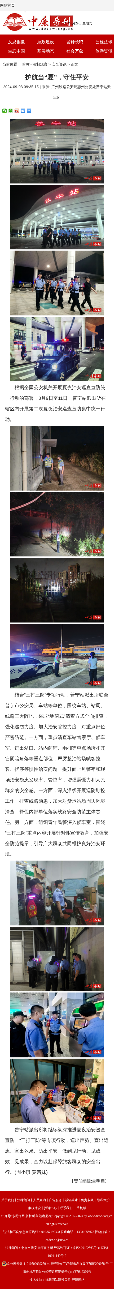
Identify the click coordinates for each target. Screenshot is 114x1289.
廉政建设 (45, 42)
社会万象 (74, 51)
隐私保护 (103, 1200)
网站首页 (7, 5)
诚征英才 (71, 1200)
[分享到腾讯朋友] (10, 111)
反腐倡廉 (16, 42)
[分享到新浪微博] (17, 111)
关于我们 (7, 1200)
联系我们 (66, 1208)
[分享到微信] (4, 111)
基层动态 (45, 51)
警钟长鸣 (74, 42)
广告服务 (55, 1200)
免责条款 (87, 1200)
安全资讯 (59, 64)
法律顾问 (23, 1200)
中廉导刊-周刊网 (13, 1216)
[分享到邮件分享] (23, 111)
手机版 (81, 1208)
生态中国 (16, 51)
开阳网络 (78, 1280)
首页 (25, 64)
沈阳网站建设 (54, 1280)
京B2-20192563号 (85, 1248)
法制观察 (40, 64)
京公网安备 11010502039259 (26, 1264)
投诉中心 (50, 1208)
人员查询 (39, 1200)
